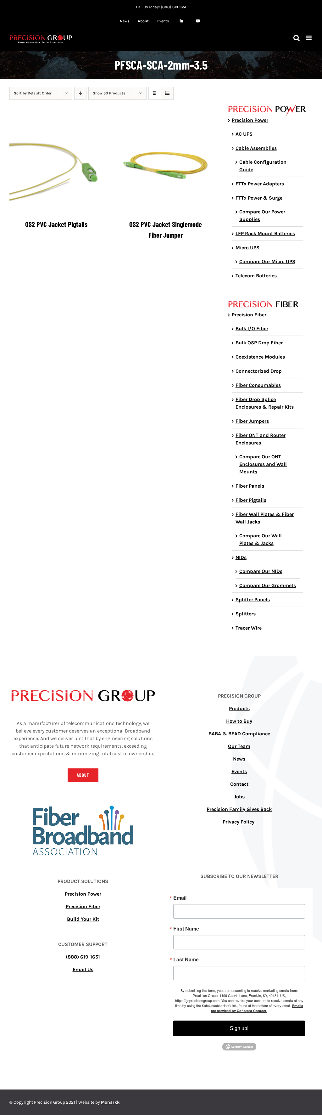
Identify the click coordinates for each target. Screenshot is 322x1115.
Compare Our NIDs (260, 571)
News (239, 759)
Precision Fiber (249, 315)
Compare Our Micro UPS (267, 261)
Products (239, 708)
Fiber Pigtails (251, 500)
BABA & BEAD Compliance (239, 734)
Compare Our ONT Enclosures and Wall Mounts (263, 464)
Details (56, 167)
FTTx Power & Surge (259, 198)
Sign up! (239, 1028)
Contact (239, 784)
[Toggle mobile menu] (309, 38)
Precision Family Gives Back (239, 809)
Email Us (83, 969)
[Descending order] (80, 93)
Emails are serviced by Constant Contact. (257, 1008)
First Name (186, 928)
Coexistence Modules (260, 357)
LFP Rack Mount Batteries (265, 233)
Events (239, 771)
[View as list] (167, 93)
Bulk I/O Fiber (252, 328)
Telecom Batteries (256, 276)
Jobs (239, 797)
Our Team (239, 746)
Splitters (246, 614)
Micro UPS (247, 248)
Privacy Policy (239, 822)
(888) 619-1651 (173, 7)
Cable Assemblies (256, 148)
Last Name (186, 959)
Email (179, 897)
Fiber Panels (250, 486)
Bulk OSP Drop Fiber (259, 343)
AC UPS (244, 134)
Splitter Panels (253, 600)
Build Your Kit (83, 919)
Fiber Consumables (258, 385)
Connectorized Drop (259, 371)
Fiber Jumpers (252, 421)
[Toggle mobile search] (296, 38)
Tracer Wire (249, 628)
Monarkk (110, 1102)
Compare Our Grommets (267, 585)
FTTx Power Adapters (260, 184)
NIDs (241, 557)
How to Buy (239, 721)
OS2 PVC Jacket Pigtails (56, 224)
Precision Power (250, 120)
